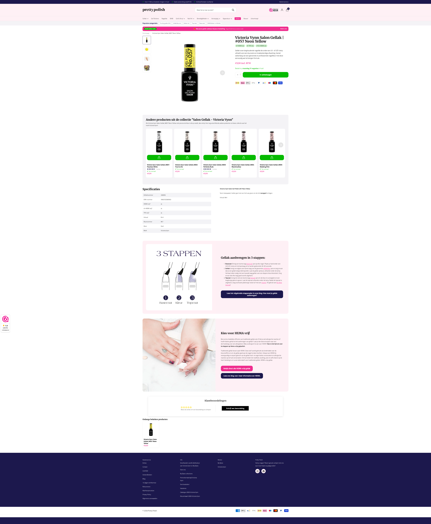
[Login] (282, 9)
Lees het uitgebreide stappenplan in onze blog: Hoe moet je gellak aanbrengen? (252, 294)
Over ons (183, 470)
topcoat (252, 278)
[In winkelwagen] (159, 157)
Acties (144, 463)
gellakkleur (266, 268)
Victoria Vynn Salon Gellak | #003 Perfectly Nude (214, 166)
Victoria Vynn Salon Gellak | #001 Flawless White (158, 166)
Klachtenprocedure (148, 490)
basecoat (249, 264)
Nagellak (164, 18)
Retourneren (146, 486)
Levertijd (145, 471)
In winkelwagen (266, 74)
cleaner (264, 282)
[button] (241, 73)
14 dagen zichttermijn (149, 483)
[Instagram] (257, 471)
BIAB (171, 18)
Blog (144, 479)
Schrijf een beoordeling (235, 408)
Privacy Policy (147, 494)
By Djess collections (186, 473)
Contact (145, 467)
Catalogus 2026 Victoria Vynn (189, 492)
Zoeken (233, 9)
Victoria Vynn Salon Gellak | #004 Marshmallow (243, 166)
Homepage (146, 33)
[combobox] (215, 9)
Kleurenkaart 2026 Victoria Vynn (190, 496)
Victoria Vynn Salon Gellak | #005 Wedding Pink (271, 166)
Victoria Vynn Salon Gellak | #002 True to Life (186, 166)
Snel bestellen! (184, 484)
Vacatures (183, 488)
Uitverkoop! (254, 18)
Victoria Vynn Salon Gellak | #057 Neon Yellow (150, 441)
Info (181, 460)
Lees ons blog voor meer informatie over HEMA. (241, 375)
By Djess (220, 463)
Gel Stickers (155, 18)
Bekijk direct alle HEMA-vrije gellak (236, 368)
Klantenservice (283, 2)
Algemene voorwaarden (150, 498)
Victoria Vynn (222, 467)
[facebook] (263, 471)
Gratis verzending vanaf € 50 (182, 2)
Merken (220, 460)
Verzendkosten (147, 475)
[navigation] (147, 40)
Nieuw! (246, 18)
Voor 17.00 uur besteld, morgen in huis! (157, 2)
